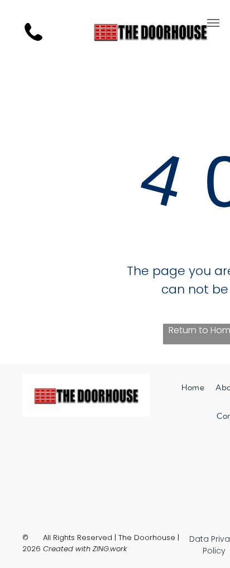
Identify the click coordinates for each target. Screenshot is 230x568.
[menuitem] (193, 387)
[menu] (213, 23)
